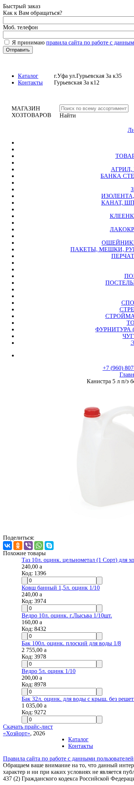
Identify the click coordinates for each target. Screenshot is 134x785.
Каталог (28, 76)
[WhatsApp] (38, 545)
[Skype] (49, 545)
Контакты (30, 82)
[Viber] (28, 545)
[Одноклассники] (17, 545)
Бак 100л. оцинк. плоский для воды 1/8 (71, 643)
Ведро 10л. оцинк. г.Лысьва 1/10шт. (67, 615)
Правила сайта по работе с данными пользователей (68, 758)
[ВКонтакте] (7, 545)
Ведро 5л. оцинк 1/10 (49, 671)
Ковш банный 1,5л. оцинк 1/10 (61, 587)
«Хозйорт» (16, 733)
